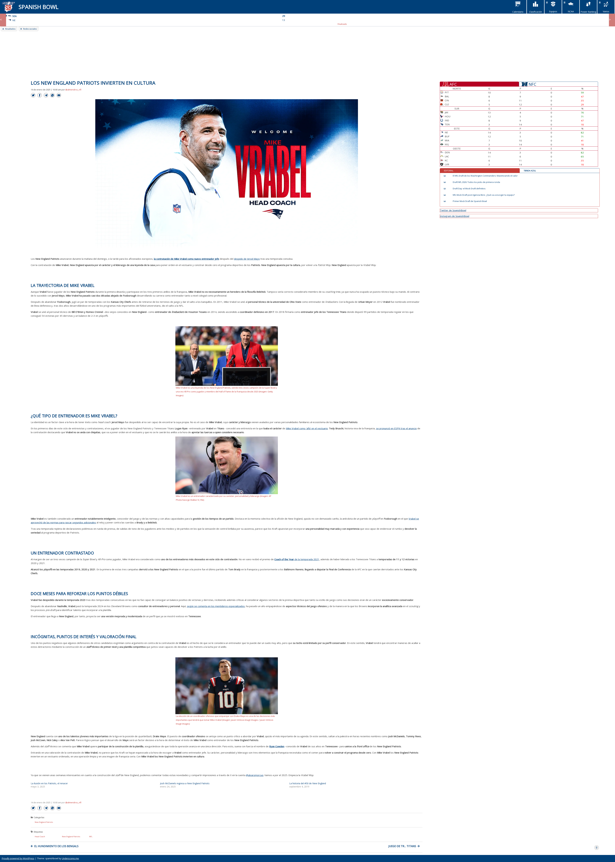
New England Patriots (44, 822)
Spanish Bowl (38, 7)
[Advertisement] (307, 55)
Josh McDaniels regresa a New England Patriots (184, 783)
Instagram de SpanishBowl (454, 216)
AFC (453, 84)
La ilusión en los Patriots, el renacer (49, 783)
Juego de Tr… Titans (402, 846)
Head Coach (40, 836)
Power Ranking (588, 11)
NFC (532, 84)
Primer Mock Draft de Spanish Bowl (470, 201)
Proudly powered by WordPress (18, 858)
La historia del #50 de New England (307, 783)
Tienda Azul (530, 170)
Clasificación (535, 11)
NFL (90, 836)
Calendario (517, 11)
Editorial (448, 170)
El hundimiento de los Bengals (56, 846)
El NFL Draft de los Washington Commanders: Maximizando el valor (485, 176)
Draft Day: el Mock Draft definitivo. (469, 188)
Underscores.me (70, 858)
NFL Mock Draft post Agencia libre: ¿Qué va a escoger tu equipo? (484, 195)
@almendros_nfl (73, 89)
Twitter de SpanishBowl (453, 210)
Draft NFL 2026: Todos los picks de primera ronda (476, 182)
